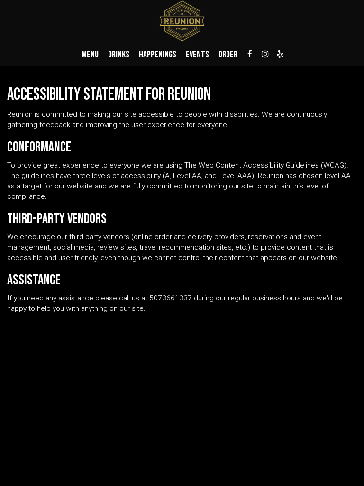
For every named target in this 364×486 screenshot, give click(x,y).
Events (197, 54)
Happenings (157, 54)
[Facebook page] (249, 54)
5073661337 (170, 298)
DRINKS (118, 54)
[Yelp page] (280, 54)
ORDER (227, 54)
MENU (90, 54)
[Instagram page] (265, 54)
